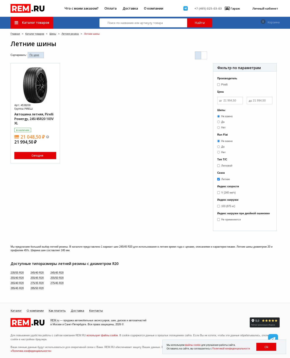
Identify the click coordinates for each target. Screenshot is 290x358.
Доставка (130, 8)
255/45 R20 (37, 277)
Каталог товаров (34, 34)
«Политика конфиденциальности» (31, 350)
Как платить (57, 310)
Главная (15, 34)
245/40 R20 (37, 272)
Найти (200, 23)
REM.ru (54, 320)
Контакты (96, 310)
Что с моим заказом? (81, 8)
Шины (52, 34)
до (250, 100)
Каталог (16, 310)
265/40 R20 (17, 283)
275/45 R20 (57, 283)
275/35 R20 (37, 283)
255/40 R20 (17, 277)
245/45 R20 (57, 272)
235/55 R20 (17, 272)
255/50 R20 (57, 277)
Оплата (110, 8)
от (220, 100)
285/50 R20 (37, 288)
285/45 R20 (17, 288)
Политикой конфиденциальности (231, 348)
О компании (153, 8)
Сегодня (37, 155)
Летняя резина (70, 34)
